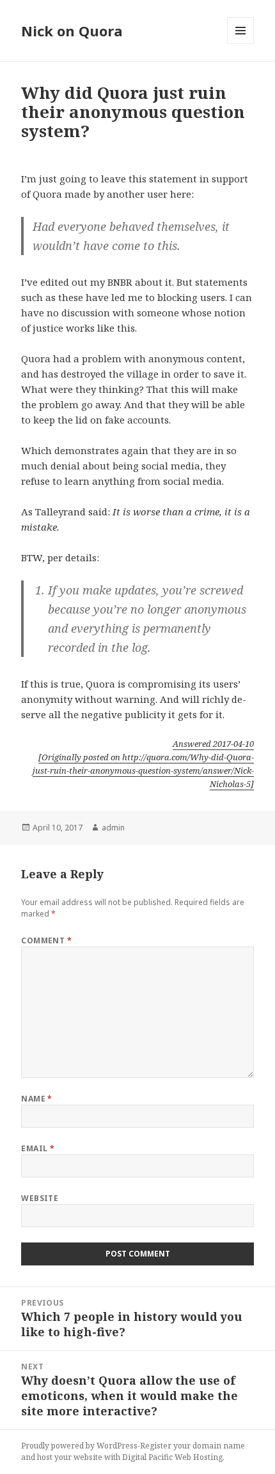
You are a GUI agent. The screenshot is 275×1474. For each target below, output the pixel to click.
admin (113, 827)
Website (39, 1198)
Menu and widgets (241, 43)
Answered (213, 743)
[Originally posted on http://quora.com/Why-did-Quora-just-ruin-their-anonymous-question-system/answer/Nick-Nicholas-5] (143, 770)
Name (36, 1098)
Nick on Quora (72, 30)
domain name (218, 1445)
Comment (46, 940)
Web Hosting (199, 1457)
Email (37, 1148)
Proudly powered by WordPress (79, 1445)
